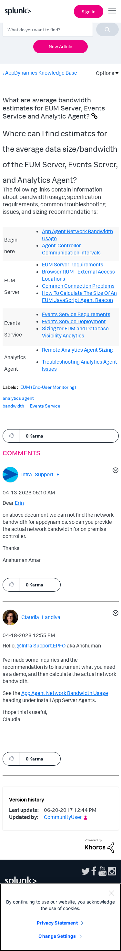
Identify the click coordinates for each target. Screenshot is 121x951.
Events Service (45, 405)
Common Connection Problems (78, 286)
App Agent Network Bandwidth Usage (64, 693)
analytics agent (18, 398)
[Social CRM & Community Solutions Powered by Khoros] (99, 845)
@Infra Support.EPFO (41, 645)
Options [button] (103, 73)
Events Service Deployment (74, 321)
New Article (60, 46)
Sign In (89, 11)
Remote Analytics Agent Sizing (77, 349)
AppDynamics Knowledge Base (41, 72)
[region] (60, 917)
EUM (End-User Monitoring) (48, 387)
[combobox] (61, 29)
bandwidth (13, 405)
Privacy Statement (57, 922)
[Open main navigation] (112, 11)
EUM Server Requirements (72, 264)
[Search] (107, 29)
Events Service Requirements (76, 314)
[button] (11, 435)
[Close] (111, 893)
